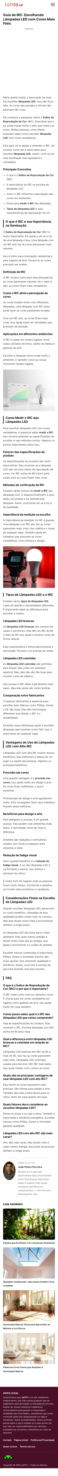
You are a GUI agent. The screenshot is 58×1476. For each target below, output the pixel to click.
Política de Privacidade (43, 1440)
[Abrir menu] (53, 4)
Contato (7, 1440)
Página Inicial (21, 1440)
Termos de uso (27, 1446)
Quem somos (10, 1446)
